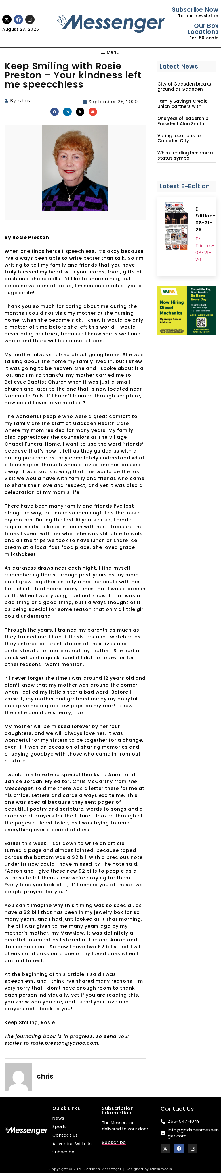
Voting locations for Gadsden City (179, 138)
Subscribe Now (195, 9)
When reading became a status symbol (185, 155)
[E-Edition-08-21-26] (176, 227)
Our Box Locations (203, 29)
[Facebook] (18, 19)
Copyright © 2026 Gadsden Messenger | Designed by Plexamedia (110, 1169)
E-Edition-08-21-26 (205, 219)
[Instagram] (30, 19)
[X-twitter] (7, 19)
